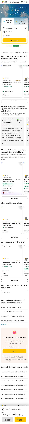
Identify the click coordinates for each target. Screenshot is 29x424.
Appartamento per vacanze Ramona (12, 82)
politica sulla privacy (22, 415)
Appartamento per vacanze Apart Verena (13, 223)
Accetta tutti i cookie (20, 419)
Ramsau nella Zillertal (7, 118)
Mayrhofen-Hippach (15, 52)
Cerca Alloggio (14, 40)
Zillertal (6, 52)
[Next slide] (26, 79)
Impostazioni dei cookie (7, 419)
